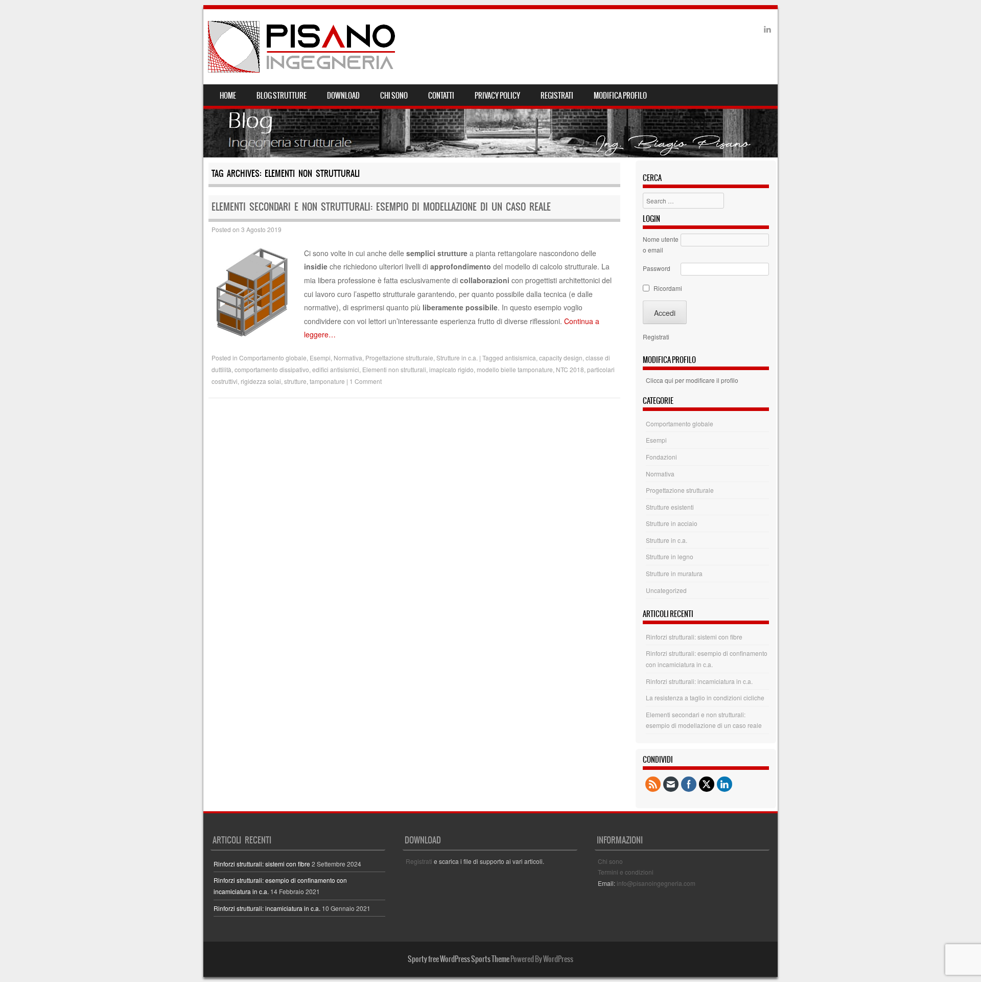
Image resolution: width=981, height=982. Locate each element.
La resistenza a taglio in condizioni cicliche (705, 697)
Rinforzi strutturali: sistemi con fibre (694, 636)
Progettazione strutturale (399, 357)
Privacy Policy (497, 95)
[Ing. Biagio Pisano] (302, 46)
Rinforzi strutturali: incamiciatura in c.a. (699, 681)
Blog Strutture (281, 95)
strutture (295, 381)
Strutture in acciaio (671, 523)
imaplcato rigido (451, 369)
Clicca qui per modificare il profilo (692, 380)
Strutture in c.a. (457, 357)
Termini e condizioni (625, 871)
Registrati (557, 95)
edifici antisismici (335, 369)
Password (656, 268)
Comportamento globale (273, 357)
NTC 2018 (570, 369)
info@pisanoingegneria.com (656, 883)
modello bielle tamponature (515, 369)
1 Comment (365, 381)
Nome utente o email (661, 245)
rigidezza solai (261, 381)
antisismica (520, 357)
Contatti (441, 95)
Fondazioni (661, 456)
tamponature (327, 381)
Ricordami (667, 288)
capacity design (560, 357)
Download (343, 95)
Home (228, 95)
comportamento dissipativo (272, 369)
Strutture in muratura (674, 573)
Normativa (348, 357)
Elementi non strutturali (394, 369)
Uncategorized (666, 590)
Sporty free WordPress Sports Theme (458, 959)
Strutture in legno (669, 556)
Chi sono (394, 95)
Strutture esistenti (670, 507)
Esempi (320, 357)
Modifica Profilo (620, 95)
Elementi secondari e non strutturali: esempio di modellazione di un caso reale (381, 207)
